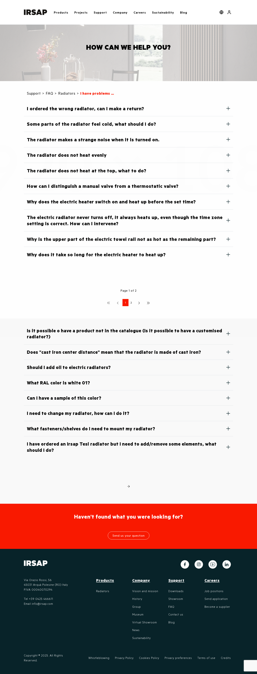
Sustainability (163, 12)
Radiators (102, 591)
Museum (138, 614)
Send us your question (129, 535)
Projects (81, 12)
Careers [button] (140, 12)
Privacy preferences (178, 658)
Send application (216, 599)
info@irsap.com (42, 604)
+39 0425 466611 (41, 599)
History (137, 599)
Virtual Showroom (144, 622)
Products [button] (61, 12)
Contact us (175, 614)
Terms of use (206, 658)
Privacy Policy (124, 658)
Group (136, 607)
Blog (183, 12)
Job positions (214, 591)
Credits (226, 658)
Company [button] (120, 12)
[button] (229, 12)
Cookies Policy (149, 658)
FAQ (171, 607)
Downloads (176, 591)
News (136, 630)
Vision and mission (145, 591)
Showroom (175, 599)
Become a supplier (217, 607)
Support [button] (100, 12)
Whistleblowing (98, 658)
